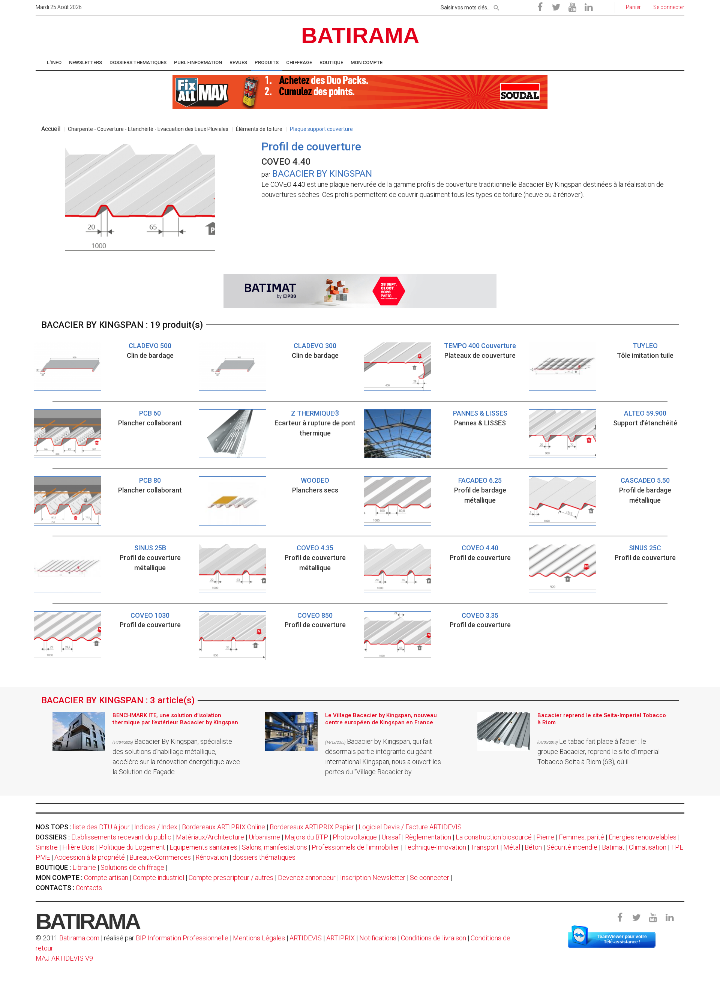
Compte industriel (158, 877)
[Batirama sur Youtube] (572, 7)
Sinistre (47, 847)
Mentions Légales (259, 938)
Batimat (613, 847)
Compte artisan (106, 877)
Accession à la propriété (89, 857)
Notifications (378, 938)
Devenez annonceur (307, 877)
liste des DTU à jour (101, 827)
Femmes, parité (581, 837)
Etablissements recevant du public (121, 837)
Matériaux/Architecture (210, 837)
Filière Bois (78, 847)
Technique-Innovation (435, 847)
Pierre (545, 837)
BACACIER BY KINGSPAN (322, 173)
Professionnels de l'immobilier (355, 847)
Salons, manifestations (274, 847)
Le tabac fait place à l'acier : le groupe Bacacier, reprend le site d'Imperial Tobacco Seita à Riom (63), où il (598, 751)
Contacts (89, 888)
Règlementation (428, 837)
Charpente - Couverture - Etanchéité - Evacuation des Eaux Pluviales (148, 129)
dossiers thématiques (264, 857)
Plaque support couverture (321, 129)
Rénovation (211, 857)
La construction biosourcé (494, 837)
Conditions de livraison (433, 938)
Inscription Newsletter (372, 877)
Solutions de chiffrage (132, 867)
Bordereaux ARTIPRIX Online (223, 827)
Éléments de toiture (259, 129)
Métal (511, 847)
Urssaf (390, 837)
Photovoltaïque (355, 837)
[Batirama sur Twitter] (556, 7)
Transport (485, 847)
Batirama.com (79, 938)
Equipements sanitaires (203, 847)
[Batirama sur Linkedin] (588, 7)
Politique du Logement (132, 847)
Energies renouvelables (642, 837)
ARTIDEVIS (306, 938)
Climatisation (647, 847)
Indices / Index (155, 827)
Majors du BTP (306, 837)
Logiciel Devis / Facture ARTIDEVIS (410, 827)
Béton (533, 847)
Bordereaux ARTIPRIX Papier (312, 827)
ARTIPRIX (340, 938)
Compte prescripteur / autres (231, 877)
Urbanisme (264, 837)
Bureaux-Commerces (160, 857)
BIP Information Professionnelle (182, 938)
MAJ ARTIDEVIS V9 (64, 958)
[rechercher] (496, 6)
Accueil (50, 128)
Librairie (84, 867)
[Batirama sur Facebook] (540, 7)
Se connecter (429, 877)
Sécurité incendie (571, 847)
